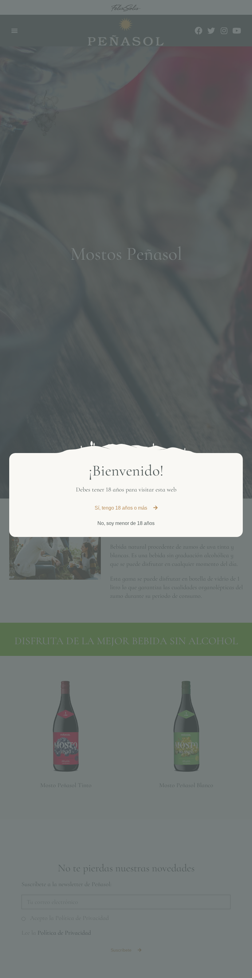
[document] (126, 489)
